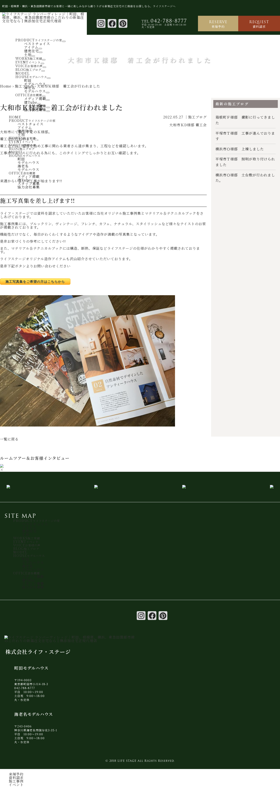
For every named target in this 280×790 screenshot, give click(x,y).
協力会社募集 (35, 109)
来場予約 (218, 24)
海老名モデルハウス (35, 89)
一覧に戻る (9, 439)
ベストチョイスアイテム (37, 45)
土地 (28, 54)
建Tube (30, 102)
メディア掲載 (35, 98)
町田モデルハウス (35, 82)
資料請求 (259, 24)
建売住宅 (31, 50)
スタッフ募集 (35, 106)
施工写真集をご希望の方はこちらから (35, 281)
